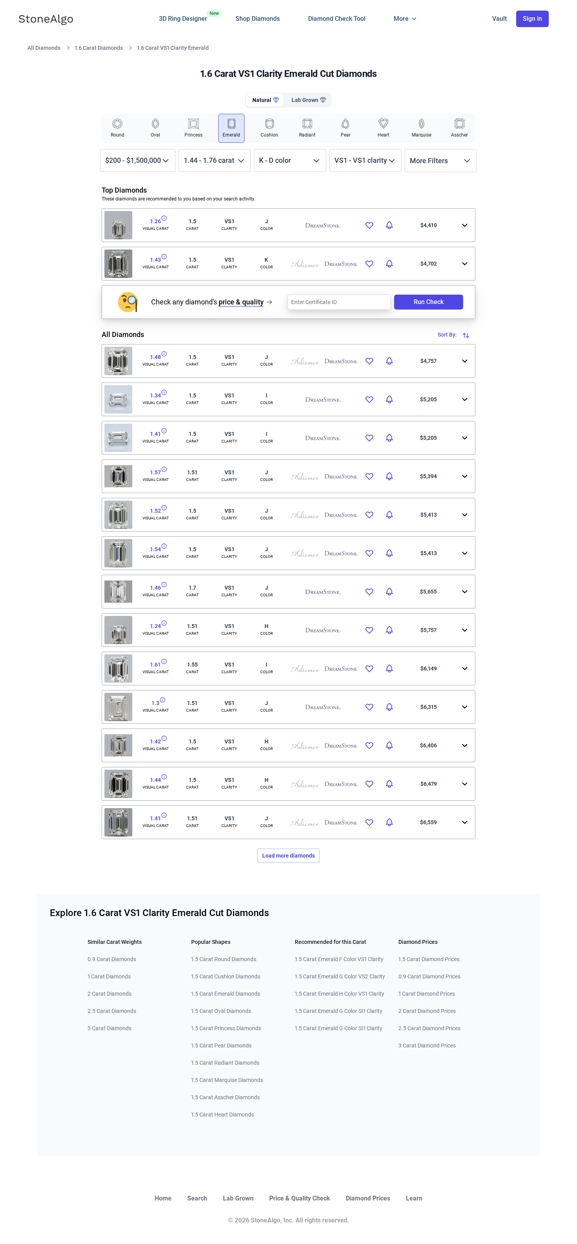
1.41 (155, 434)
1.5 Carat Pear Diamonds (221, 1045)
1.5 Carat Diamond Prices (429, 959)
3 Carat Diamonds (109, 1028)
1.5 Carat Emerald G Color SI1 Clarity (338, 1011)
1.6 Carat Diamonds (99, 48)
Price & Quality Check (299, 1198)
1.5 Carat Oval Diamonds (221, 1011)
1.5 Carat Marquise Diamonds (227, 1080)
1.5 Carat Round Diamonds (223, 959)
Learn (414, 1198)
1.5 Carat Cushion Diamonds (225, 976)
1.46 (155, 588)
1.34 (155, 395)
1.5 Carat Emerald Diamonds (225, 994)
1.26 (155, 221)
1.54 (155, 549)
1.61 (155, 664)
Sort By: (448, 334)
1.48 (155, 357)
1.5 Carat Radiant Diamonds (225, 1063)
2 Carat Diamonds (109, 994)
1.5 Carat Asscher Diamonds (225, 1097)
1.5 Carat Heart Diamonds (222, 1114)
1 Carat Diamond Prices (426, 994)
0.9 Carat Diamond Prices (429, 976)
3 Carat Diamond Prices (427, 1045)
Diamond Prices (368, 1198)
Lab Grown (238, 1198)
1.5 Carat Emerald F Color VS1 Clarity (339, 959)
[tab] (265, 100)
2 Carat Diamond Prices (427, 1011)
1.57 (155, 472)
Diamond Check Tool (336, 18)
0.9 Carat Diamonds (112, 959)
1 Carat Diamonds (109, 976)
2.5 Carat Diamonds (112, 1011)
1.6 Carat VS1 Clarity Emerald (173, 48)
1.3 (155, 703)
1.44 (155, 780)
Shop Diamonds (258, 18)
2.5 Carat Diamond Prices (429, 1028)
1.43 (155, 260)
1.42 (155, 741)
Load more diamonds (288, 855)
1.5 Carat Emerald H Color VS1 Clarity (339, 994)
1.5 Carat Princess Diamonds (226, 1028)
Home (163, 1198)
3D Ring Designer (183, 16)
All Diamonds (43, 48)
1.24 (155, 626)
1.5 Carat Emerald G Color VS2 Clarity (340, 976)
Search (197, 1198)
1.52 (155, 511)
